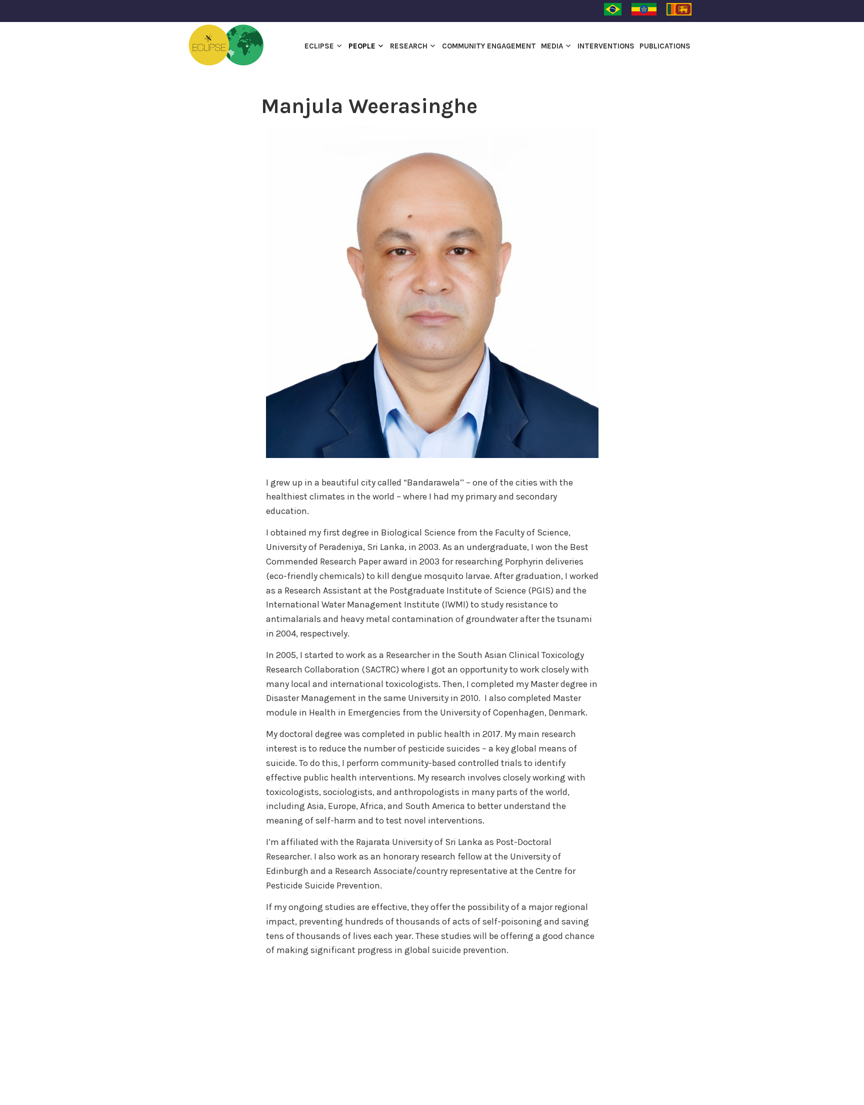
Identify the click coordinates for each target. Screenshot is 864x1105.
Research (409, 46)
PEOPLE (362, 46)
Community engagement (489, 46)
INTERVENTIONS (606, 46)
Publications (665, 46)
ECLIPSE (319, 46)
